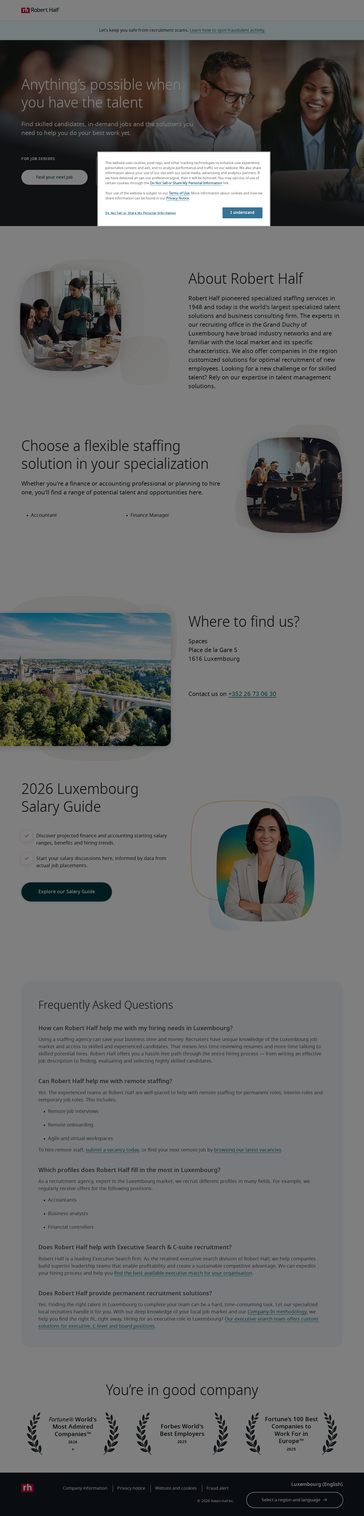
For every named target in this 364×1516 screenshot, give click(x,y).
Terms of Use (179, 193)
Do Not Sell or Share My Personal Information (186, 183)
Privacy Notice (177, 198)
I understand (242, 213)
